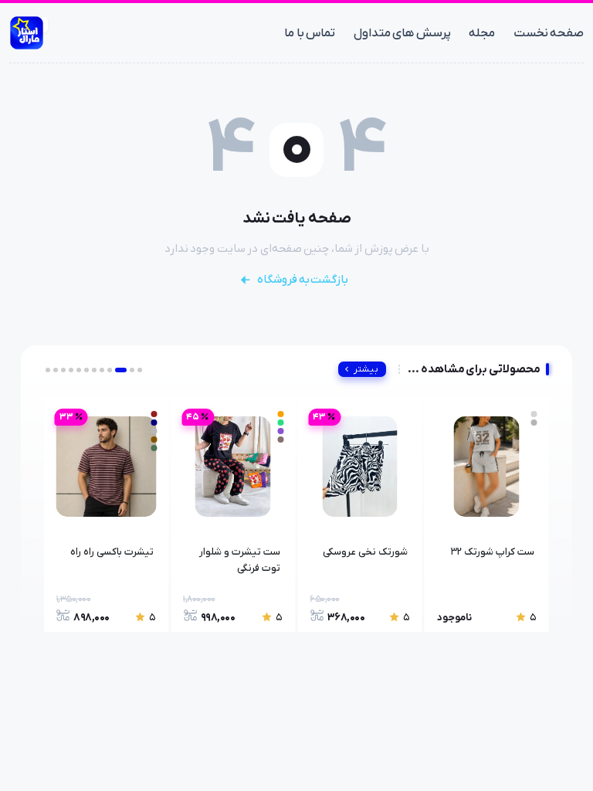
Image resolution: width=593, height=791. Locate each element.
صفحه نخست (548, 33)
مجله (482, 33)
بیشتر (366, 369)
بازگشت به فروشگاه (302, 279)
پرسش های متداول (402, 33)
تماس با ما (309, 33)
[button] (139, 370)
